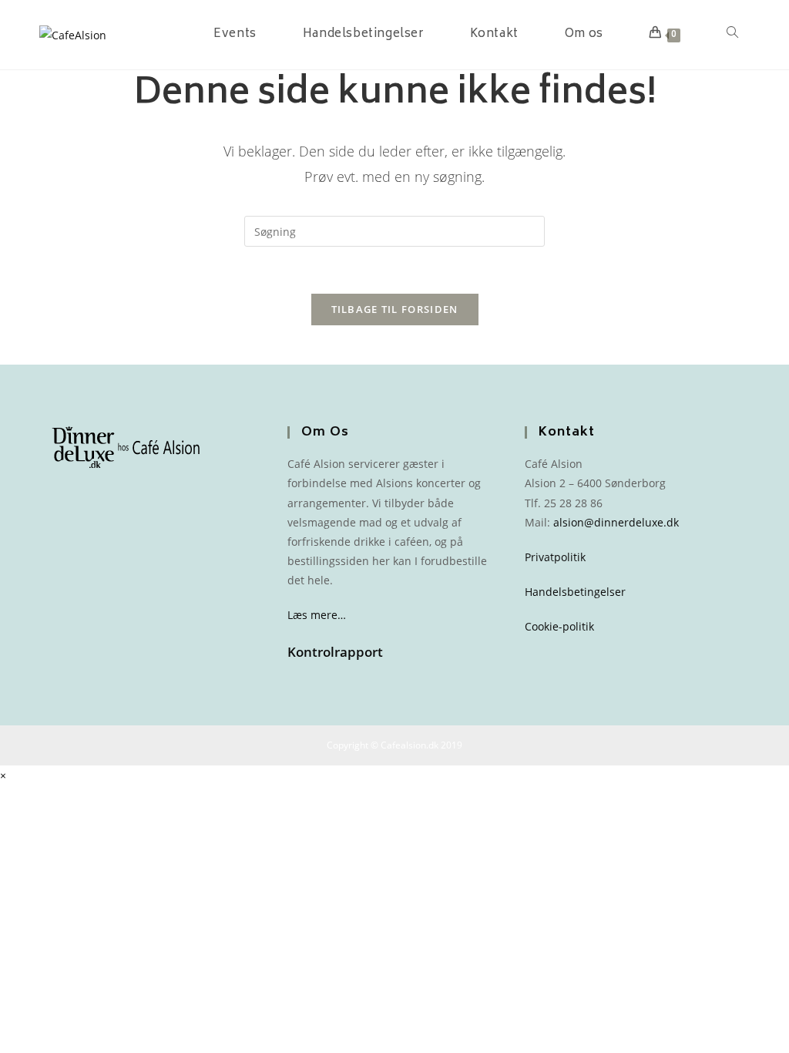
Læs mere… (316, 614)
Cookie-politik (559, 626)
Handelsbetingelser (575, 591)
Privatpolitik (555, 557)
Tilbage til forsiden (394, 309)
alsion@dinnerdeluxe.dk (616, 522)
